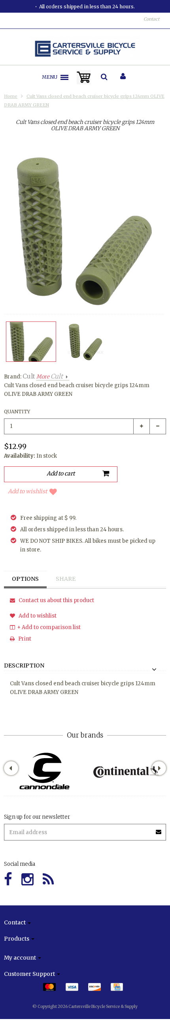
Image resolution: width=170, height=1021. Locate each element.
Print (24, 638)
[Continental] (125, 771)
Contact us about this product (55, 600)
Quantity (17, 411)
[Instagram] (27, 879)
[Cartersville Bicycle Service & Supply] (85, 49)
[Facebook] (8, 879)
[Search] (104, 77)
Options (25, 578)
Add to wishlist (27, 491)
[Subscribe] (159, 829)
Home (10, 96)
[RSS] (48, 879)
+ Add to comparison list (49, 627)
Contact (151, 19)
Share (66, 578)
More (49, 376)
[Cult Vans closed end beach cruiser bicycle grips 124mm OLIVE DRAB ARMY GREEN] (31, 341)
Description (24, 666)
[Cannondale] (44, 771)
